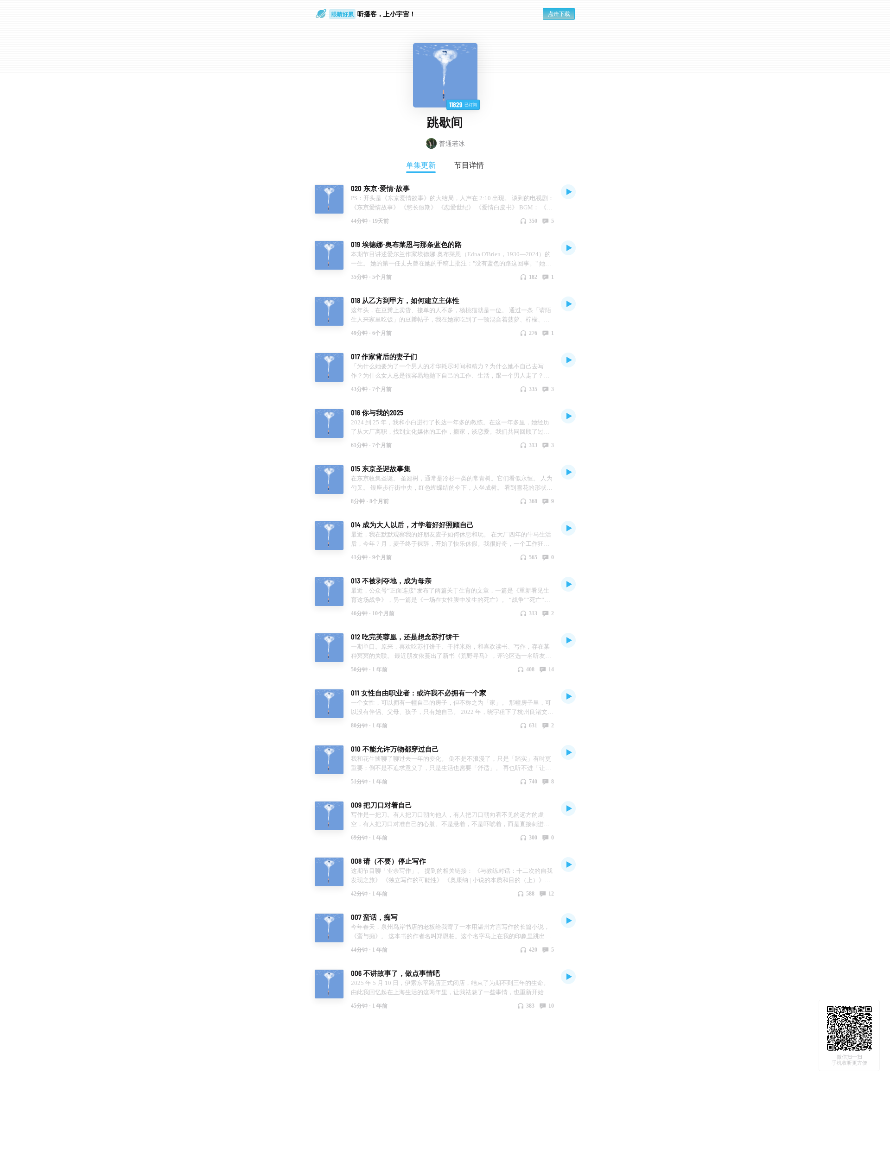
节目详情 (469, 165)
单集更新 (421, 165)
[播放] (568, 191)
